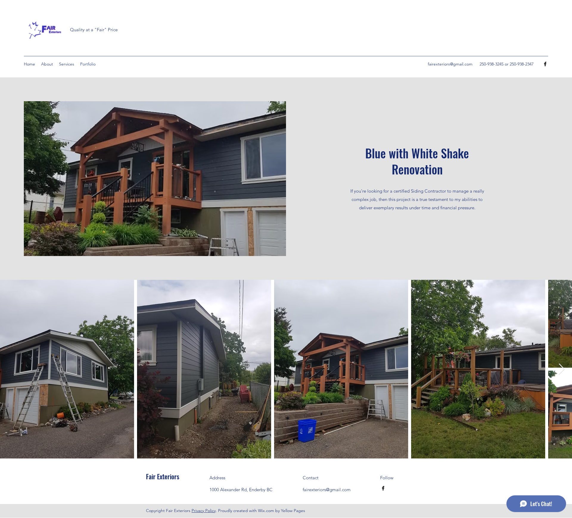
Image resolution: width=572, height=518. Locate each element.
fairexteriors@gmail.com (450, 64)
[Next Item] (561, 369)
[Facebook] (545, 64)
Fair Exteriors (162, 476)
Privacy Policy (204, 510)
